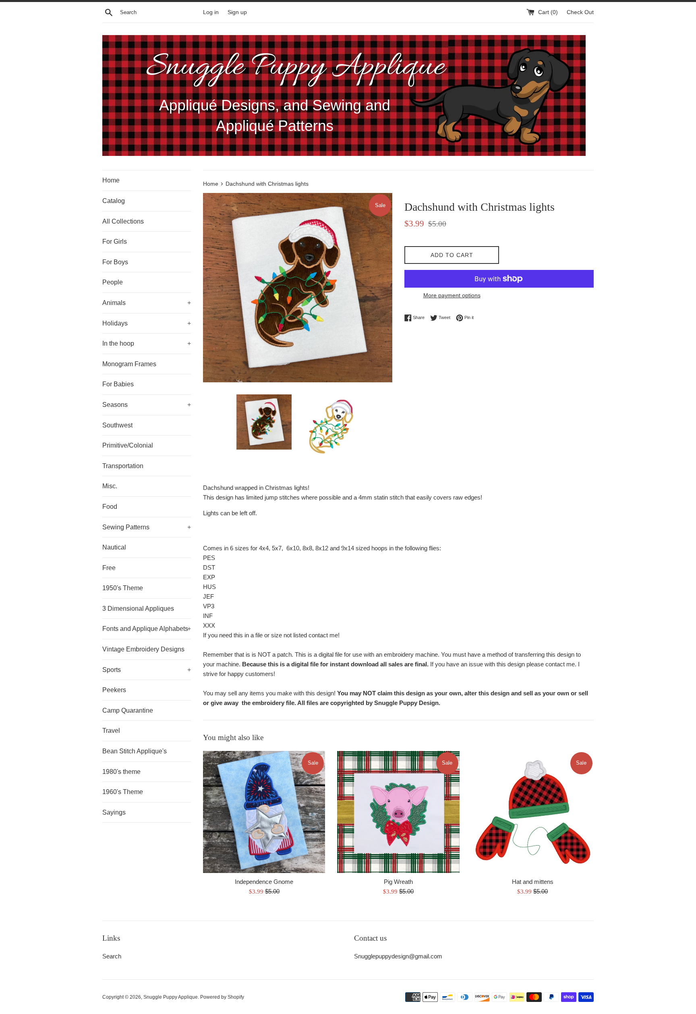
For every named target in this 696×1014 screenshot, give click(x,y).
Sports (146, 669)
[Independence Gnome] (264, 812)
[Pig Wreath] (398, 812)
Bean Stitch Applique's (134, 751)
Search (111, 956)
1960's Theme (122, 791)
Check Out (580, 12)
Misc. (109, 486)
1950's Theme (122, 588)
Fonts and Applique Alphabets (146, 628)
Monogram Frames (129, 364)
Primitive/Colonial (127, 445)
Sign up (237, 12)
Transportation (122, 465)
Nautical (114, 547)
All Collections (123, 221)
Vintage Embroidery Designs (143, 649)
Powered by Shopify (222, 997)
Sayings (114, 812)
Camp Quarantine (127, 710)
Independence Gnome (264, 881)
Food (109, 506)
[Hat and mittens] (533, 812)
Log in (211, 12)
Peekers (114, 689)
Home (111, 180)
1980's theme (121, 771)
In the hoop (146, 343)
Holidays (146, 323)
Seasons (146, 404)
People (112, 282)
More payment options (452, 295)
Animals (146, 302)
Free (109, 567)
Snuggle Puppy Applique (170, 997)
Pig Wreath (398, 881)
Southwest (117, 425)
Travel (111, 730)
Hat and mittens (532, 881)
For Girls (114, 241)
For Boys (115, 262)
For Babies (118, 384)
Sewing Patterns (146, 527)
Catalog (113, 200)
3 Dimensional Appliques (138, 608)
